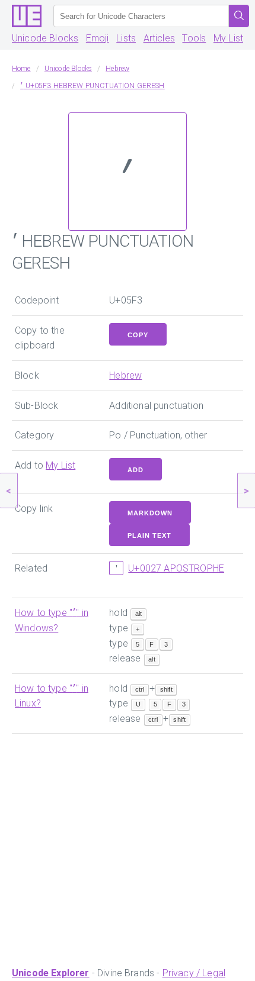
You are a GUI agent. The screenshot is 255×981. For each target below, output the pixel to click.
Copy (138, 334)
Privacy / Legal (193, 973)
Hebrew (125, 375)
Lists (126, 38)
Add (136, 469)
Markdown (150, 513)
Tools (194, 38)
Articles (159, 38)
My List (228, 38)
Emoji (97, 38)
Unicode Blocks (45, 38)
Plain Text (149, 535)
